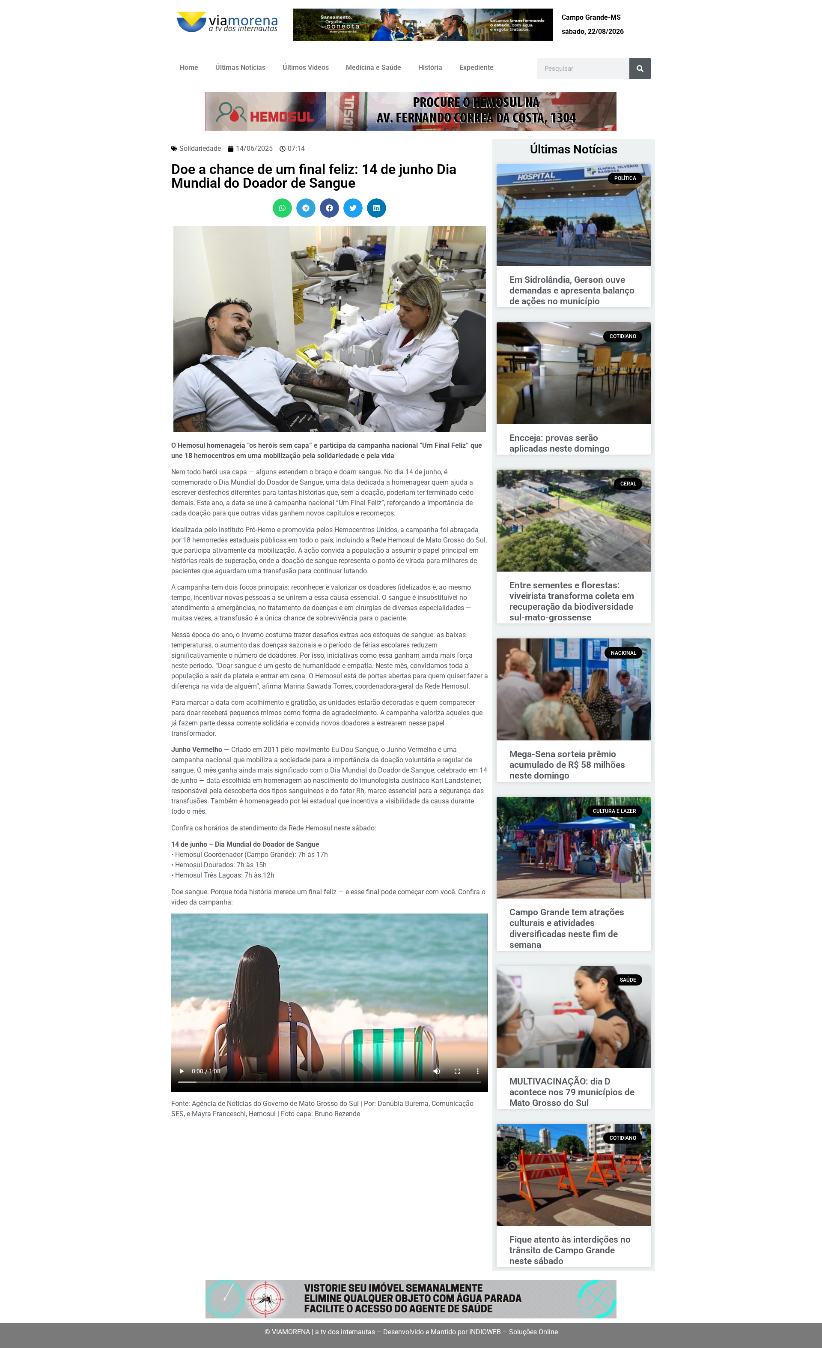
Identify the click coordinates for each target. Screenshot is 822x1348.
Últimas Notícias (240, 67)
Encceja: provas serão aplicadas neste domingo (559, 443)
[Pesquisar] (640, 68)
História (430, 67)
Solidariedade (200, 148)
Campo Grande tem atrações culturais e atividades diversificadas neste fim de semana (566, 928)
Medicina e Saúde (373, 67)
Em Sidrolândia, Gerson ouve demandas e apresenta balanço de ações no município (571, 290)
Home (189, 67)
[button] (282, 208)
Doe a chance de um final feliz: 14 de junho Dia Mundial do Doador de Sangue (313, 176)
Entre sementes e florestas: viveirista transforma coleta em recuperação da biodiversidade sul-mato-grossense (571, 601)
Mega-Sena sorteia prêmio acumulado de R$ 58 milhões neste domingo (567, 765)
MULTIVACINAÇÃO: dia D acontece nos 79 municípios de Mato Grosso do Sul (571, 1092)
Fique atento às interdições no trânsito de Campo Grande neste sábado (570, 1250)
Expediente (476, 67)
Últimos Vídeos (306, 67)
